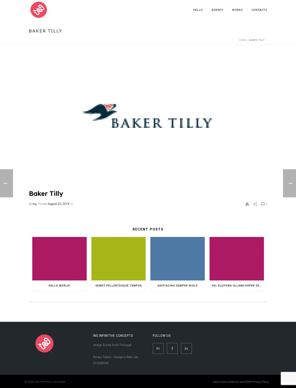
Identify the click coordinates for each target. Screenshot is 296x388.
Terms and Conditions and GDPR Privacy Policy (241, 381)
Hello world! (59, 285)
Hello (198, 9)
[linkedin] (186, 348)
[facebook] (172, 348)
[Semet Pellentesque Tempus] (118, 258)
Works (237, 9)
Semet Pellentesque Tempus (118, 285)
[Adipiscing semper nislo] (177, 258)
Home (243, 40)
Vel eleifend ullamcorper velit (238, 285)
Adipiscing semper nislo (177, 285)
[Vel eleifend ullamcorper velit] (237, 258)
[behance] (158, 348)
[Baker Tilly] (148, 120)
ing (35, 204)
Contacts (259, 9)
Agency (217, 9)
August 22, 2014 (58, 204)
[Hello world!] (59, 258)
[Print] (247, 204)
